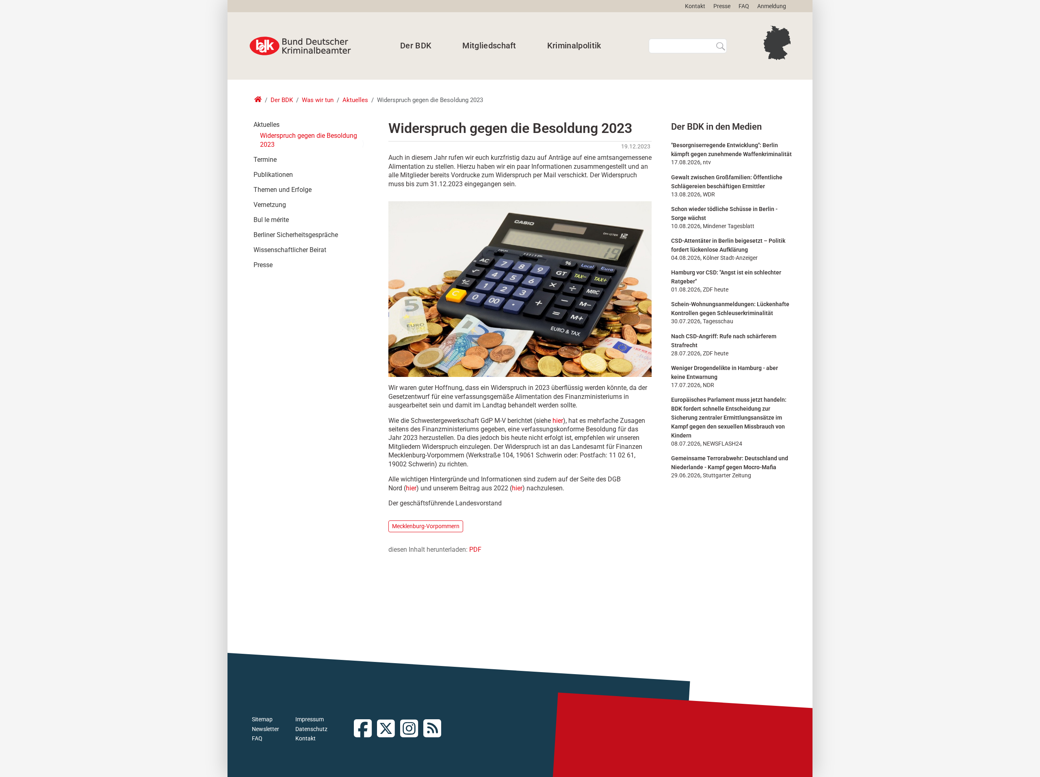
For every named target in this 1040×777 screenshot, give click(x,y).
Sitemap (262, 719)
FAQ (744, 6)
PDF (475, 549)
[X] (388, 729)
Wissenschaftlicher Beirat (290, 250)
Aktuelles (355, 100)
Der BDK (415, 45)
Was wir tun (318, 100)
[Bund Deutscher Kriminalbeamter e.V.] (300, 46)
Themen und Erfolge (283, 190)
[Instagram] (411, 729)
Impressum (309, 719)
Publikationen (273, 174)
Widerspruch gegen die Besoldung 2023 (308, 140)
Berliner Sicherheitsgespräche (296, 235)
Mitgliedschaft (489, 45)
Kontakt (695, 6)
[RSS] (434, 729)
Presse (721, 6)
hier (557, 420)
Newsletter (265, 729)
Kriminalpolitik (574, 45)
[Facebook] (365, 729)
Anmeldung (771, 6)
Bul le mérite (271, 220)
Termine (265, 159)
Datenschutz (311, 729)
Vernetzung (270, 205)
